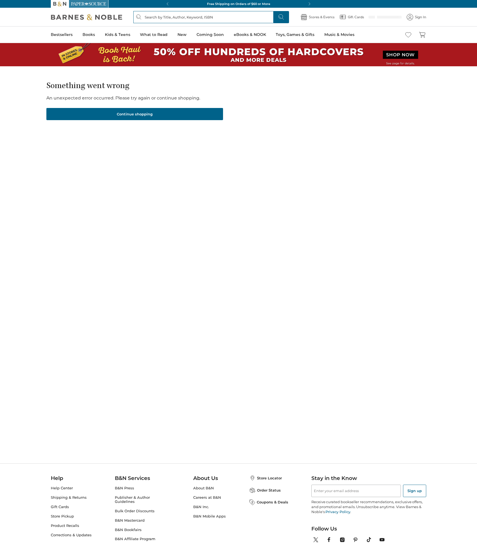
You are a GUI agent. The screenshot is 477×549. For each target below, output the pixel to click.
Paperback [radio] (242, 153)
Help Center (62, 493)
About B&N (203, 493)
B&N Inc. (201, 512)
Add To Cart (332, 186)
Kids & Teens (117, 34)
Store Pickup (62, 521)
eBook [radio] (274, 153)
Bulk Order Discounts (135, 516)
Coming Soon (210, 34)
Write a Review (203, 112)
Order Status (269, 495)
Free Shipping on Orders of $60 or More (238, 4)
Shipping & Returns (69, 502)
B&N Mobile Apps (209, 521)
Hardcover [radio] (206, 153)
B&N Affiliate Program (135, 544)
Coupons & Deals (272, 507)
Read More (115, 296)
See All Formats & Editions (347, 140)
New (182, 34)
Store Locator (269, 483)
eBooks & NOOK (250, 34)
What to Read (154, 34)
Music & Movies (339, 34)
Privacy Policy (337, 516)
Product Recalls (65, 531)
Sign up (414, 495)
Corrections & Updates (71, 540)
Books (89, 34)
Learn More (232, 128)
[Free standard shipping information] (208, 196)
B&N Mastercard (130, 525)
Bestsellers (62, 34)
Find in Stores (332, 217)
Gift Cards (60, 512)
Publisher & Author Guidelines (132, 504)
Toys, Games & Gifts (295, 34)
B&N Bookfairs (128, 535)
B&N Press (124, 493)
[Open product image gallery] (117, 140)
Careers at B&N (207, 502)
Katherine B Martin (215, 105)
